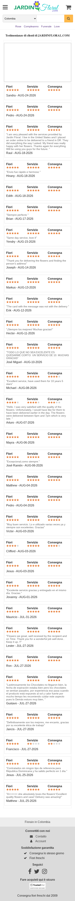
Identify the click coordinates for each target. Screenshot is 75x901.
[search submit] (68, 18)
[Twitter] (36, 872)
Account (40, 841)
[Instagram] (44, 872)
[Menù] (2, 7)
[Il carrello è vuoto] (67, 7)
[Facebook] (29, 872)
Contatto (40, 836)
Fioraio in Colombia (37, 821)
